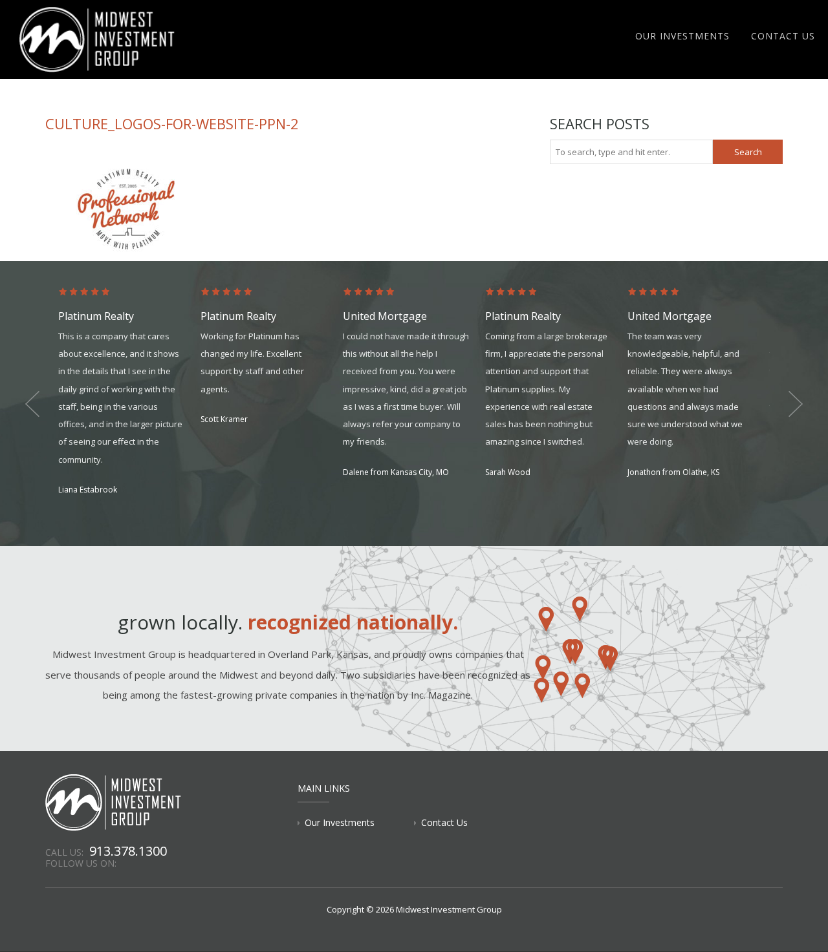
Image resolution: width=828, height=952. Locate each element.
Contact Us (783, 36)
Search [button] (748, 152)
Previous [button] (32, 404)
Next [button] (796, 404)
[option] (129, 392)
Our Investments (682, 36)
